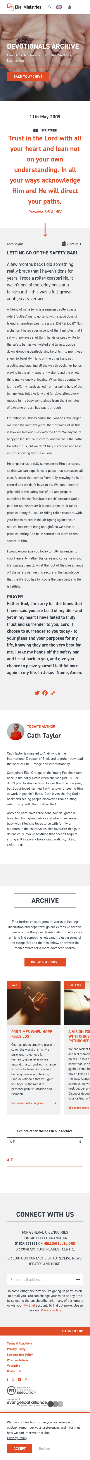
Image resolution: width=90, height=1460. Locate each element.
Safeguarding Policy (20, 1355)
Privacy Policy (51, 1310)
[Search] (50, 7)
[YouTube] (19, 1379)
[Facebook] (7, 1379)
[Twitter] (13, 1379)
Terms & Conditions (20, 1343)
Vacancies (13, 1366)
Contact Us (14, 1371)
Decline (44, 1448)
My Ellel (29, 1305)
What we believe (18, 1360)
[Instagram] (26, 1379)
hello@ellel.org (59, 1243)
